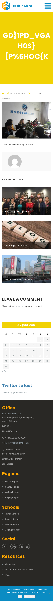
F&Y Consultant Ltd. (11, 413)
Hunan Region (12, 481)
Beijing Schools (12, 529)
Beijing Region (12, 497)
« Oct (4, 371)
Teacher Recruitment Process (19, 569)
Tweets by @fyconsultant (14, 392)
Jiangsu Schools (12, 519)
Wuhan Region (12, 492)
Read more (29, 596)
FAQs (7, 574)
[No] (49, 593)
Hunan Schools (12, 513)
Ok (20, 596)
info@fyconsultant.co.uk (17, 442)
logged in (18, 306)
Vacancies (10, 564)
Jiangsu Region (12, 486)
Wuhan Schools (12, 524)
